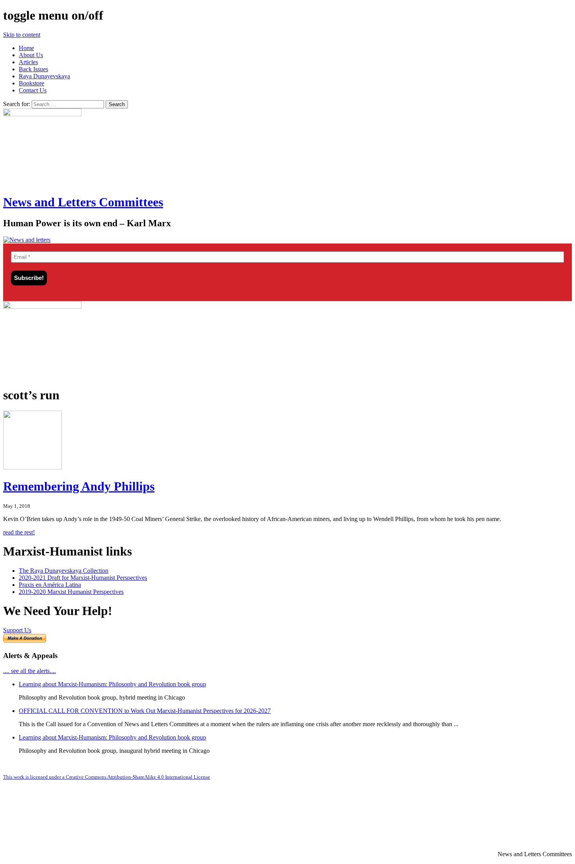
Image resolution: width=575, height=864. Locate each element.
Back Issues (33, 69)
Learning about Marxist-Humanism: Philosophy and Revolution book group (112, 684)
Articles (28, 62)
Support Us (17, 630)
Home (26, 48)
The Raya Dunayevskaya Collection (63, 570)
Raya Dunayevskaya (44, 76)
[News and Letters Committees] (26, 239)
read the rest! (19, 532)
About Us (31, 55)
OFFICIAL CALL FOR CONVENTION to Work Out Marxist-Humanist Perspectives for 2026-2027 (145, 710)
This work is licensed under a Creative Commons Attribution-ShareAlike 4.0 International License (106, 777)
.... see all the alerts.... (29, 670)
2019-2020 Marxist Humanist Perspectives (71, 591)
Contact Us (33, 90)
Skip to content (21, 34)
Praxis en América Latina (50, 584)
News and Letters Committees (83, 202)
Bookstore (31, 83)
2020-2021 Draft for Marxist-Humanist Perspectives (83, 577)
